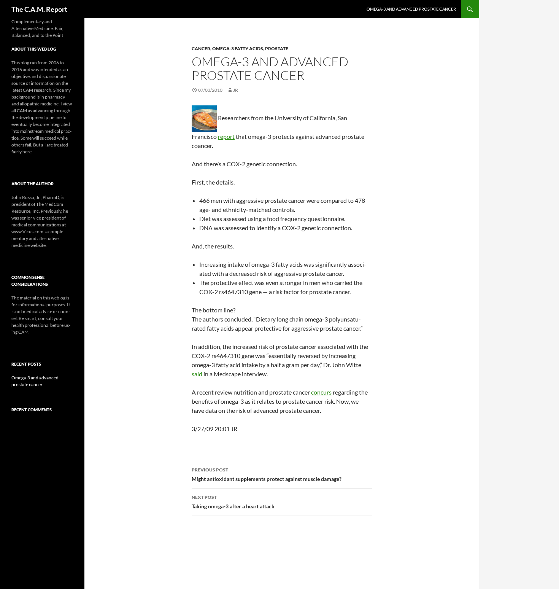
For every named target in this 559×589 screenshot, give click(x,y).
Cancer (201, 48)
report (226, 136)
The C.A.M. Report (39, 9)
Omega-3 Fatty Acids (237, 48)
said (197, 373)
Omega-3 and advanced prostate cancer (411, 8)
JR (235, 90)
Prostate (276, 48)
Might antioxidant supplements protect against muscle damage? (266, 474)
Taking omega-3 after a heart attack (233, 501)
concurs (321, 392)
